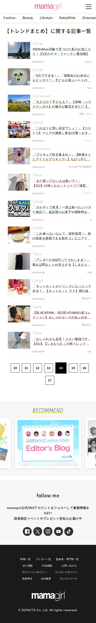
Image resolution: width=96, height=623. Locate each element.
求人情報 (28, 565)
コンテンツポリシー (66, 572)
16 (84, 368)
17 (50, 380)
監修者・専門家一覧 (67, 559)
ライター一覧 (43, 559)
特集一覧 (25, 559)
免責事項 (27, 578)
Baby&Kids (67, 17)
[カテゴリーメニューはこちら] (89, 7)
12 (37, 368)
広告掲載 (47, 565)
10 (15, 368)
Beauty (28, 17)
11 (26, 368)
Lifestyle (46, 17)
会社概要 (46, 578)
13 (48, 368)
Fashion (9, 17)
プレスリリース (68, 578)
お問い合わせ (69, 565)
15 (73, 368)
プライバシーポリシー (34, 572)
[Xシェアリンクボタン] (37, 531)
